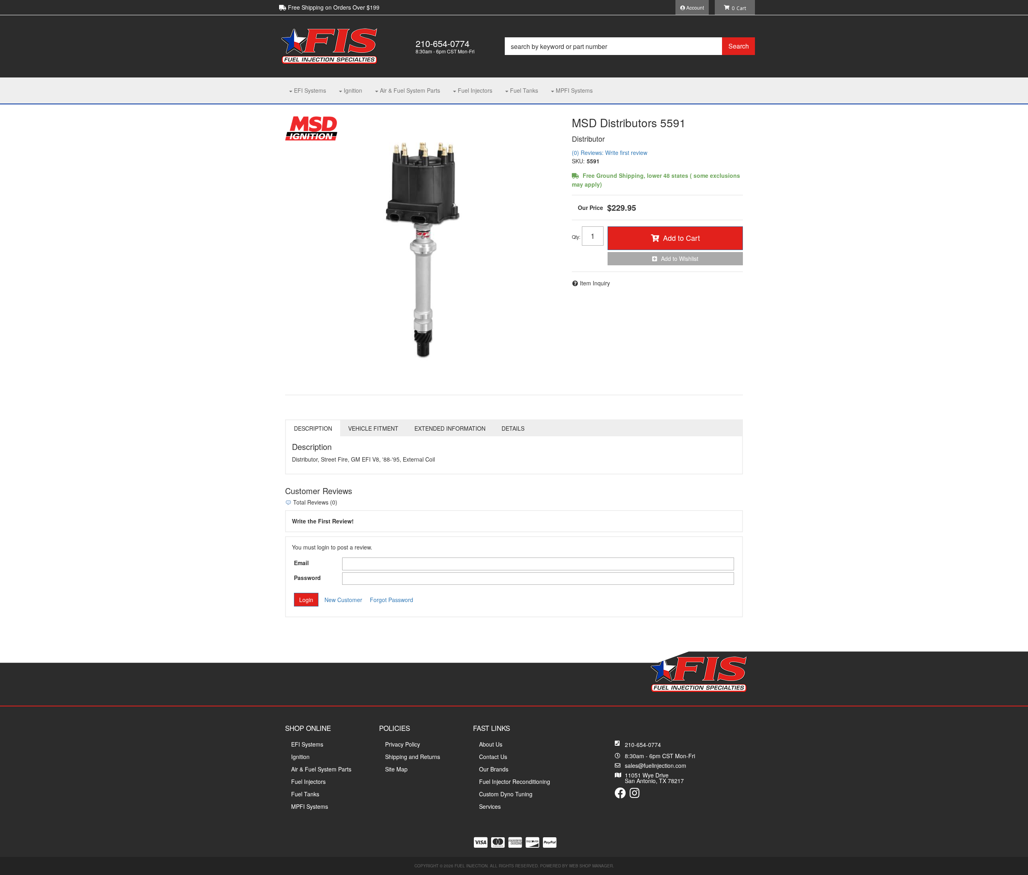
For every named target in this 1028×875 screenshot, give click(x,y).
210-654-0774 (643, 745)
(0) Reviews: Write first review (609, 153)
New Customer (343, 600)
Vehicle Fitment (373, 428)
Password (307, 578)
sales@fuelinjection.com (655, 765)
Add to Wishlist (679, 258)
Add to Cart (681, 237)
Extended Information (449, 428)
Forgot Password (391, 600)
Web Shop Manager (591, 866)
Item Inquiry (595, 283)
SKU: (578, 161)
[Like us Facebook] (620, 795)
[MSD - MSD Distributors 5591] (311, 127)
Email (301, 563)
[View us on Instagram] (635, 795)
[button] (630, 46)
